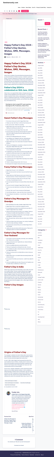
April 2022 (40, 194)
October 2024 (41, 120)
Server (39, 302)
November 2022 (41, 177)
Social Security (41, 304)
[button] (25, 11)
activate (40, 232)
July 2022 (40, 186)
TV (38, 312)
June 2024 (40, 129)
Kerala (39, 262)
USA (39, 319)
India (39, 255)
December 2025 (41, 85)
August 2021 (40, 214)
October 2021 (41, 209)
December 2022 (41, 174)
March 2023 (40, 167)
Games (39, 252)
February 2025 (41, 110)
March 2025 (40, 107)
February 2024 (41, 139)
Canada (39, 242)
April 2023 (40, 164)
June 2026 (40, 70)
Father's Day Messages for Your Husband (12, 382)
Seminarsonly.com (10, 3)
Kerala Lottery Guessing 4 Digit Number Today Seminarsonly (44, 56)
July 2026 (40, 68)
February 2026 (41, 80)
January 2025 (41, 112)
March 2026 (40, 77)
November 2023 (41, 147)
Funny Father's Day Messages (25, 382)
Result (39, 287)
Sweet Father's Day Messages (10, 384)
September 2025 (41, 92)
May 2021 (40, 221)
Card (39, 245)
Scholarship (40, 297)
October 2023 (41, 149)
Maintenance (41, 270)
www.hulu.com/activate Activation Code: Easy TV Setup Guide (43, 39)
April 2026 (40, 75)
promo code (40, 279)
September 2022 (41, 181)
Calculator (40, 240)
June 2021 (40, 219)
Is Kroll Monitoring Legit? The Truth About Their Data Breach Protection (44, 51)
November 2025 (41, 87)
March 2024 (40, 137)
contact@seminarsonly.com (18, 404)
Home (4, 13)
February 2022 (41, 199)
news (6, 13)
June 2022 (40, 189)
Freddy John (15, 392)
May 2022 (40, 191)
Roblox (39, 292)
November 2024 (41, 117)
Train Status (40, 309)
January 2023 (41, 172)
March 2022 (40, 196)
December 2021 (41, 204)
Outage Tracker (41, 277)
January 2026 (41, 82)
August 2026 (41, 65)
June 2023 (40, 159)
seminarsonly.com (16, 408)
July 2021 (40, 216)
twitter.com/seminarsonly (17, 407)
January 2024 (41, 142)
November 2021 (41, 206)
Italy (39, 260)
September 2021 (41, 211)
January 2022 (41, 201)
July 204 (40, 224)
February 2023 (41, 169)
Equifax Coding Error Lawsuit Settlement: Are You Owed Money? (43, 45)
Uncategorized (41, 317)
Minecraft (40, 272)
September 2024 (41, 122)
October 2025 (41, 90)
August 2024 (41, 124)
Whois (39, 322)
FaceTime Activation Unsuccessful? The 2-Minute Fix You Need (43, 33)
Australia (40, 235)
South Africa (40, 307)
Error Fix (40, 250)
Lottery (39, 267)
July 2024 (40, 127)
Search (40, 20)
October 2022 (41, 179)
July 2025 (40, 97)
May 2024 (40, 132)
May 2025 (40, 102)
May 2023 (40, 162)
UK (38, 314)
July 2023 (40, 157)
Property (40, 282)
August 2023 (41, 154)
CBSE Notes (40, 247)
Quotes (39, 284)
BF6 (39, 237)
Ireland (39, 257)
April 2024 (40, 134)
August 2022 (41, 184)
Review (39, 289)
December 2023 (41, 144)
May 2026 (40, 73)
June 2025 (40, 100)
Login (39, 265)
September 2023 (41, 152)
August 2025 (41, 95)
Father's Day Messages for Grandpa (11, 380)
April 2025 (40, 105)
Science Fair (40, 299)
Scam (39, 294)
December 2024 (41, 115)
